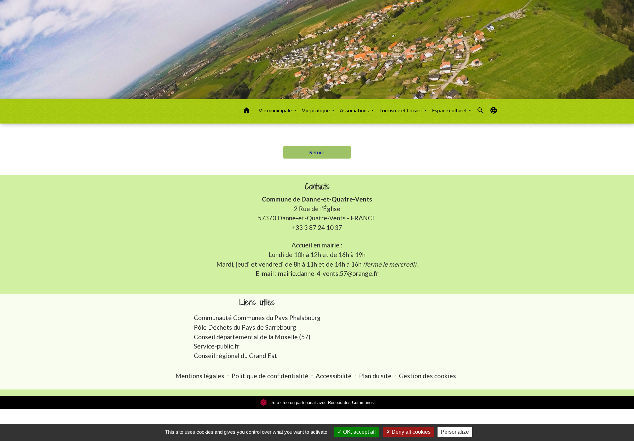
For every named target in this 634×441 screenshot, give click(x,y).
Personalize (455, 432)
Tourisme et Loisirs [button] (401, 110)
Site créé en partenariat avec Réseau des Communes (322, 402)
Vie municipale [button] (276, 110)
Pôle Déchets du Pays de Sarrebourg (245, 327)
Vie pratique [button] (316, 110)
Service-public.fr (216, 346)
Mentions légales (199, 376)
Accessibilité (334, 376)
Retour (317, 152)
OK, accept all (359, 432)
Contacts (317, 186)
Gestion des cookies (427, 376)
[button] (246, 111)
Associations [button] (355, 110)
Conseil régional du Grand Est (235, 355)
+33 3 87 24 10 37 (317, 227)
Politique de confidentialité (269, 376)
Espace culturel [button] (449, 110)
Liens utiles (257, 302)
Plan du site (375, 376)
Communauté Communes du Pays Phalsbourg (257, 317)
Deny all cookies (410, 432)
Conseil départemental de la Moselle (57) (252, 337)
